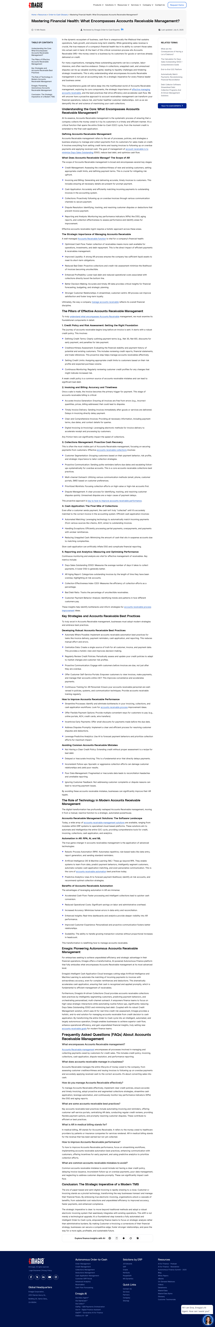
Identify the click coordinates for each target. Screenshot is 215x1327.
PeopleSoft (127, 1276)
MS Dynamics (128, 1279)
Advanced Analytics (83, 1282)
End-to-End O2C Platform (171, 69)
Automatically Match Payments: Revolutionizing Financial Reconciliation (171, 77)
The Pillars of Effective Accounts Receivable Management (40, 61)
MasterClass (163, 1290)
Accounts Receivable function (92, 238)
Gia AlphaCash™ (81, 1301)
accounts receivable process (114, 707)
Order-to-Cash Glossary (58, 15)
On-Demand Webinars (166, 1282)
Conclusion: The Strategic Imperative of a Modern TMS (43, 95)
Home (33, 15)
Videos (160, 1285)
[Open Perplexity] (116, 1238)
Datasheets (162, 1288)
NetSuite (126, 1273)
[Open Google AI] (123, 1238)
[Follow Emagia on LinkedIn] (122, 30)
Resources (122, 5)
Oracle (125, 1270)
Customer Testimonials (167, 1299)
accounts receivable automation (91, 871)
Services (135, 5)
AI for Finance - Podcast (167, 1264)
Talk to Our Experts (171, 106)
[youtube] (49, 1277)
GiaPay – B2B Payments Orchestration (90, 1307)
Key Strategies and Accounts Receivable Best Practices (42, 70)
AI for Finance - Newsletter (168, 1267)
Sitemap (126, 1301)
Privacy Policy (47, 1270)
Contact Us (160, 5)
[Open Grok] (130, 1238)
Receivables (80, 1285)
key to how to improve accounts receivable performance (115, 500)
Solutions (109, 5)
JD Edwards (127, 1264)
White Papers (163, 1276)
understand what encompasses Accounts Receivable (94, 316)
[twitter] (37, 1277)
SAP (124, 1267)
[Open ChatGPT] (109, 1238)
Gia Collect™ (80, 1304)
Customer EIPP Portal (83, 1279)
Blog (159, 1273)
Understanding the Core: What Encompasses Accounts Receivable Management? (41, 51)
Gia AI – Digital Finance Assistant (88, 1310)
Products (97, 5)
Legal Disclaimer (35, 1270)
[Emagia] (35, 4)
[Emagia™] (36, 1261)
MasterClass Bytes (165, 1293)
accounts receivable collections (112, 450)
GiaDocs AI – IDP (81, 1316)
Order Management (83, 1264)
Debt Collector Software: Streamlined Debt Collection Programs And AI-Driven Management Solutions (171, 90)
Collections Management (85, 1270)
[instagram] (55, 1277)
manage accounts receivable (105, 302)
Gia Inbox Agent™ (82, 1298)
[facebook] (30, 1277)
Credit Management (83, 1267)
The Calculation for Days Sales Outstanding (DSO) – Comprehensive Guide (172, 62)
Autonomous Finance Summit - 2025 (172, 1270)
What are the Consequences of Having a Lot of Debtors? (172, 51)
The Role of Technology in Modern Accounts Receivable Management (42, 79)
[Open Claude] (137, 1238)
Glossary (161, 1296)
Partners (126, 1295)
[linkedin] (43, 1277)
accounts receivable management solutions (104, 822)
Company (147, 5)
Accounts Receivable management (78, 1049)
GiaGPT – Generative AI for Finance (89, 1313)
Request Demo (177, 5)
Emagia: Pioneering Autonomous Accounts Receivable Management (41, 88)
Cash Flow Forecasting (84, 1288)
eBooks (161, 1279)
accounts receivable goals (74, 1028)
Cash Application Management (87, 1276)
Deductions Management (85, 1273)
